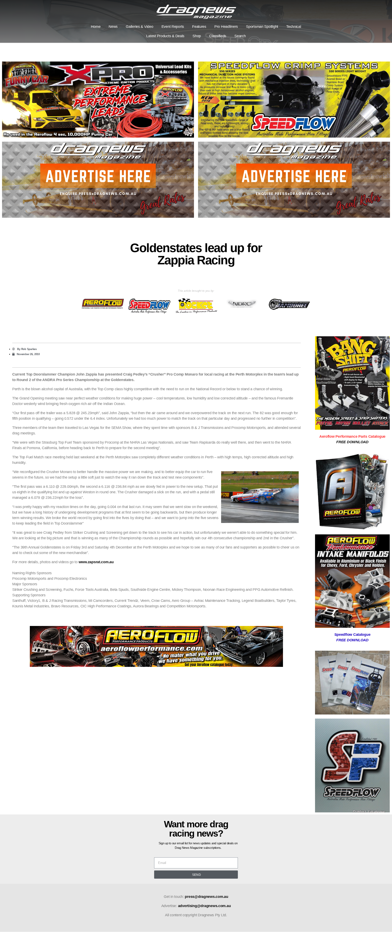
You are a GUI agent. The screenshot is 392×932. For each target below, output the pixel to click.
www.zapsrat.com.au (96, 562)
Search (240, 36)
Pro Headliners (226, 27)
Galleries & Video (139, 27)
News (113, 27)
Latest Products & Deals (165, 36)
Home (95, 27)
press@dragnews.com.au (206, 897)
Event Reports (172, 27)
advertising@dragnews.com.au (204, 906)
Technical (293, 27)
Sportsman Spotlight (262, 27)
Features (199, 27)
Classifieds (217, 36)
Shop (197, 36)
